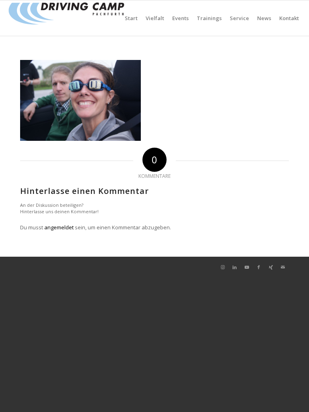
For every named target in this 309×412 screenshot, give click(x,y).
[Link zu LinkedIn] (235, 267)
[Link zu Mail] (283, 267)
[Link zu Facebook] (259, 267)
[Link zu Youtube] (247, 267)
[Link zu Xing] (271, 267)
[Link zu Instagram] (222, 267)
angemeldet (59, 227)
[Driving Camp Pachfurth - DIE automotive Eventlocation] (66, 18)
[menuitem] (131, 18)
